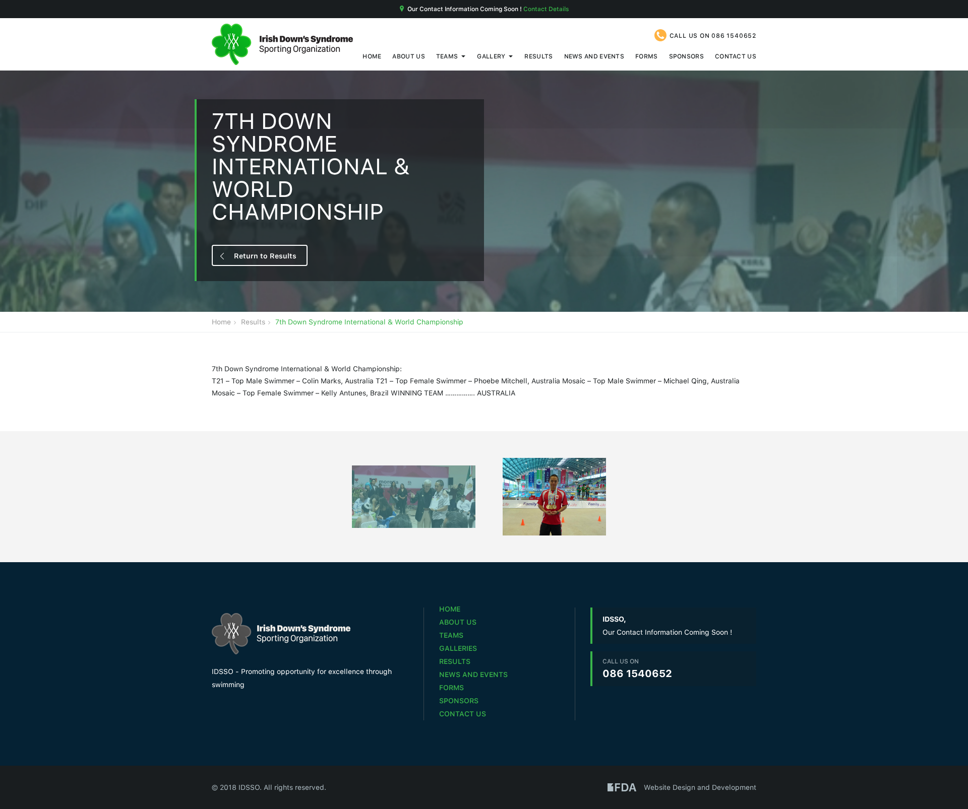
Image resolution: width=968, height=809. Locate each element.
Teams (451, 635)
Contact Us (735, 56)
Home (371, 56)
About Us (408, 56)
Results (538, 56)
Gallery (491, 56)
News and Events (594, 56)
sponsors (686, 56)
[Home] (282, 44)
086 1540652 (733, 35)
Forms (451, 687)
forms (646, 56)
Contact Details (546, 9)
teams (447, 56)
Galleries (458, 648)
